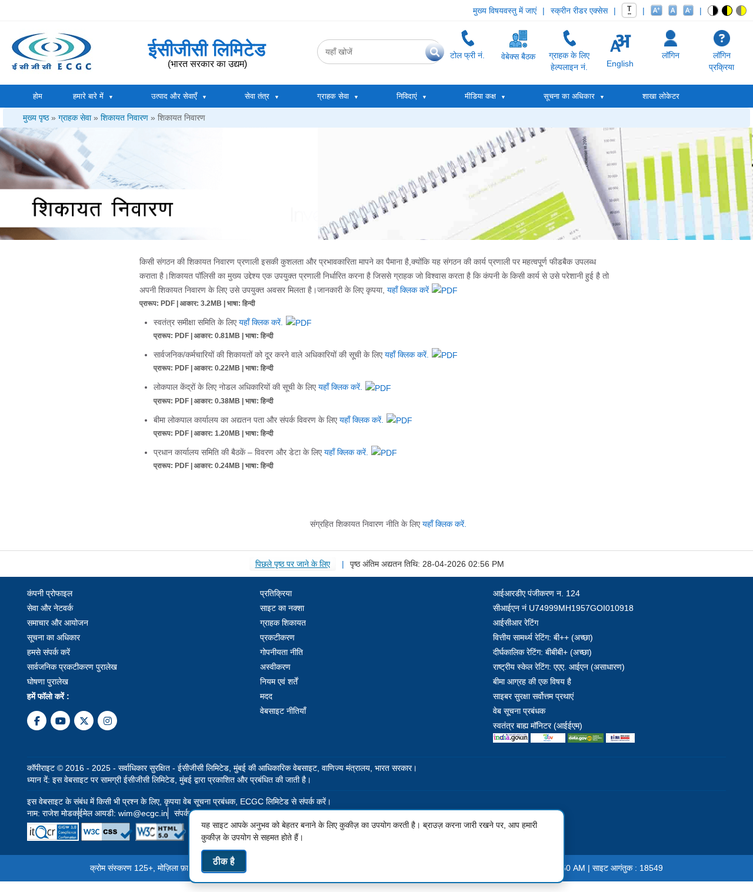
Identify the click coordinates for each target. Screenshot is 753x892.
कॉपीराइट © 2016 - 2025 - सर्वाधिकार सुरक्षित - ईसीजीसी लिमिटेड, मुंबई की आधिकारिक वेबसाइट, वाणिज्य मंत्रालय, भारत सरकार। (222, 768)
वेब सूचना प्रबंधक (519, 711)
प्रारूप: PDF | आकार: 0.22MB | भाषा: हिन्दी (214, 368)
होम (37, 96)
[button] (713, 10)
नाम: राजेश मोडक (52, 813)
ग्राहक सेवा (74, 117)
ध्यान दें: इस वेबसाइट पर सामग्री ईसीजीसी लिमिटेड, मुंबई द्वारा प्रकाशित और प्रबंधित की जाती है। (169, 779)
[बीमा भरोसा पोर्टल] (620, 737)
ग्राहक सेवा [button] (333, 96)
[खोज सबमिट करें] (434, 51)
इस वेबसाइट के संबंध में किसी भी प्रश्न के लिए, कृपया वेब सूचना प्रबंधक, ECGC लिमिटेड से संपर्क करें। (179, 801)
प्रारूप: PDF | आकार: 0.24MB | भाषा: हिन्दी (214, 466)
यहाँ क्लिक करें (408, 290)
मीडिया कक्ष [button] (480, 96)
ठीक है (224, 861)
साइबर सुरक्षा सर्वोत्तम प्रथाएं (533, 696)
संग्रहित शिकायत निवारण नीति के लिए (388, 524)
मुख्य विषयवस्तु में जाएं (505, 10)
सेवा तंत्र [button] (257, 96)
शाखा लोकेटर (660, 96)
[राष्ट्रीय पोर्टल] (510, 737)
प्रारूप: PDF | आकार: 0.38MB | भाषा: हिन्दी (214, 401)
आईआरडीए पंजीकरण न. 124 (536, 593)
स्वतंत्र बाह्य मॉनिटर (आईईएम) (537, 725)
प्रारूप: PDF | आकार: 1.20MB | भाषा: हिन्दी (214, 433)
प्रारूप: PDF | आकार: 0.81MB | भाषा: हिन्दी (214, 336)
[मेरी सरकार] (548, 737)
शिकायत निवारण (124, 117)
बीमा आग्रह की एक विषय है (532, 681)
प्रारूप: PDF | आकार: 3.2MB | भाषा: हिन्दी (197, 303)
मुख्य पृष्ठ (36, 117)
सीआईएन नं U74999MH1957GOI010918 (563, 608)
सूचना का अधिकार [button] (569, 96)
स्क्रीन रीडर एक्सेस (579, 10)
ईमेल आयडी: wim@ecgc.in (123, 813)
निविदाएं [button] (407, 96)
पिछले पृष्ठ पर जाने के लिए (292, 564)
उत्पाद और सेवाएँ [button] (174, 96)
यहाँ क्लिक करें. (261, 322)
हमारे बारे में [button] (88, 96)
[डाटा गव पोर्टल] (585, 737)
